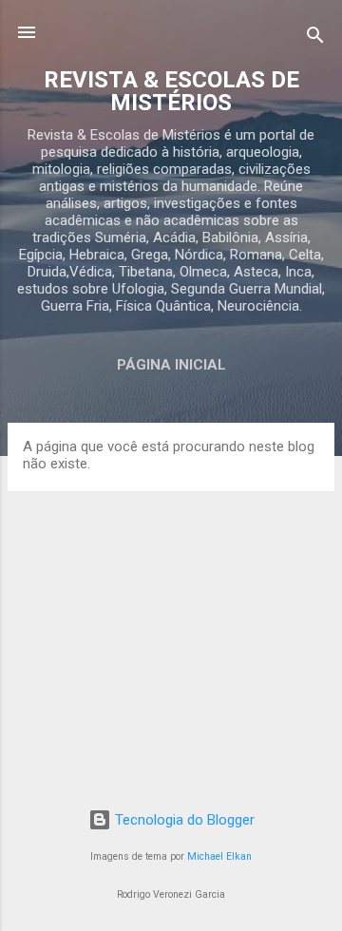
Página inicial (171, 364)
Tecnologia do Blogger (183, 819)
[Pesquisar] (315, 38)
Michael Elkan (219, 856)
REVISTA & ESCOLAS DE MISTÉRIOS (171, 91)
